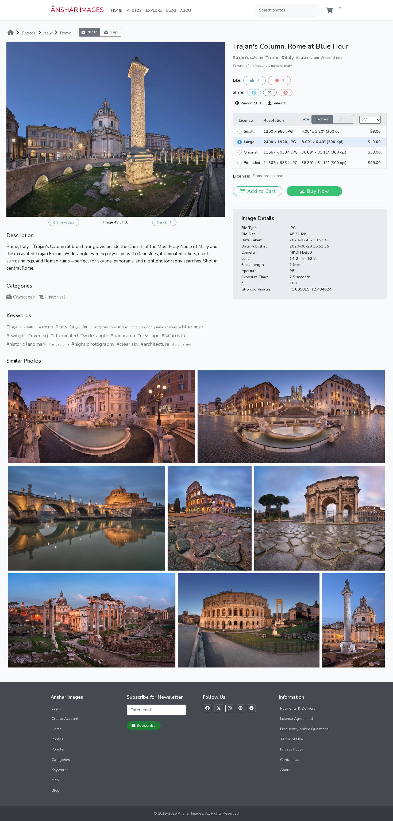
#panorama (122, 335)
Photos (135, 10)
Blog (172, 10)
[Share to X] (270, 92)
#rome (46, 327)
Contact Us (289, 759)
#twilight (16, 335)
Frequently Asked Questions (304, 729)
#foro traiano (181, 344)
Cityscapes (24, 297)
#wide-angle (94, 335)
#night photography (92, 344)
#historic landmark (26, 344)
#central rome (59, 344)
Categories (61, 759)
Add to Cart (261, 191)
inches (322, 119)
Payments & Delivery (297, 708)
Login (56, 708)
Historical (55, 297)
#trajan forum (81, 326)
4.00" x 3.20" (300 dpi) (321, 131)
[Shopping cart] (329, 10)
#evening (38, 335)
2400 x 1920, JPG (280, 141)
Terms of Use (291, 739)
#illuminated (64, 335)
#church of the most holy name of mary (147, 327)
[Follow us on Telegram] (251, 708)
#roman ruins (174, 335)
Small (248, 131)
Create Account (65, 718)
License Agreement (296, 718)
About (187, 10)
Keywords (60, 769)
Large (249, 141)
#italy (61, 327)
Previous (66, 222)
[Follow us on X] (218, 708)
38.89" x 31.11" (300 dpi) (324, 152)
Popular (58, 749)
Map (55, 780)
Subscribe (146, 725)
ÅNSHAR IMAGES (77, 10)
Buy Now (318, 191)
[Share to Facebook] (254, 92)
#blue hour (191, 327)
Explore (155, 10)
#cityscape (148, 335)
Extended (252, 162)
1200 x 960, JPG (278, 131)
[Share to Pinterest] (285, 92)
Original (250, 152)
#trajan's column (21, 326)
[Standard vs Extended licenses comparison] (284, 176)
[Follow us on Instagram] (229, 708)
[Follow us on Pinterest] (240, 708)
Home (117, 10)
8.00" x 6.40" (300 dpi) (323, 141)
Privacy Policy (291, 749)
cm (343, 119)
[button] (338, 8)
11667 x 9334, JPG (281, 152)
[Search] (315, 10)
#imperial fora (105, 327)
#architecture (155, 344)
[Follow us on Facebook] (207, 708)
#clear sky (127, 344)
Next (162, 222)
